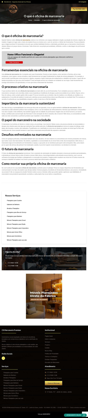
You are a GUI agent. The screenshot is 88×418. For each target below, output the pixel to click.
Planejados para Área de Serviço (16, 212)
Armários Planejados (13, 208)
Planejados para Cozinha (14, 201)
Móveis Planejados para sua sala (17, 240)
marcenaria (26, 40)
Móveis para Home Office (14, 232)
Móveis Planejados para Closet (16, 220)
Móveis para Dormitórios (14, 236)
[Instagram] (3, 358)
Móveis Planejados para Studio (16, 224)
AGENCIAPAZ (46, 414)
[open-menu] (42, 9)
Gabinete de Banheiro (13, 205)
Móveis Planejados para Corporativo (18, 228)
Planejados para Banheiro (14, 216)
